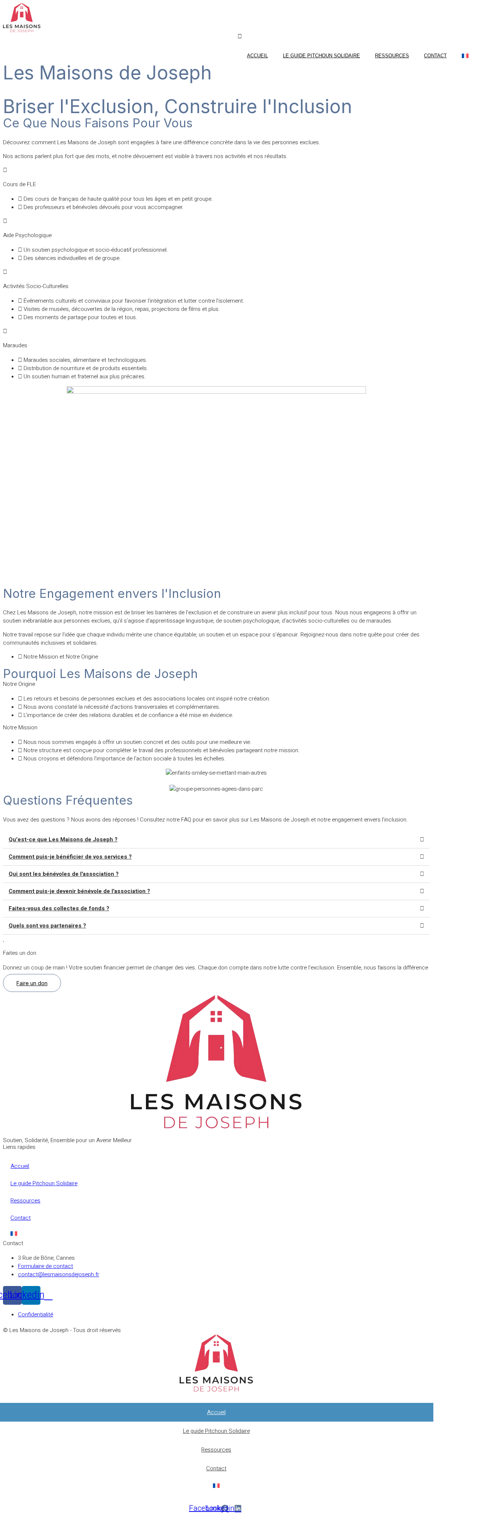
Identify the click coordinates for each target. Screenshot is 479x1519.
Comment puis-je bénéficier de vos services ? (70, 857)
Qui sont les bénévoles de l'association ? (64, 874)
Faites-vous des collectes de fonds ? (59, 908)
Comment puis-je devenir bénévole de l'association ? (79, 891)
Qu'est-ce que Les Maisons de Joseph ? (63, 839)
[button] (216, 839)
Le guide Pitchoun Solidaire (321, 55)
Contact (435, 55)
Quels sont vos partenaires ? (47, 926)
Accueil (257, 55)
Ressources (392, 55)
